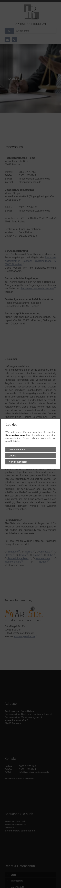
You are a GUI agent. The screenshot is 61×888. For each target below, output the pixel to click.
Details (12, 455)
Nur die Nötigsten (18, 462)
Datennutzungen (15, 435)
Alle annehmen (17, 449)
